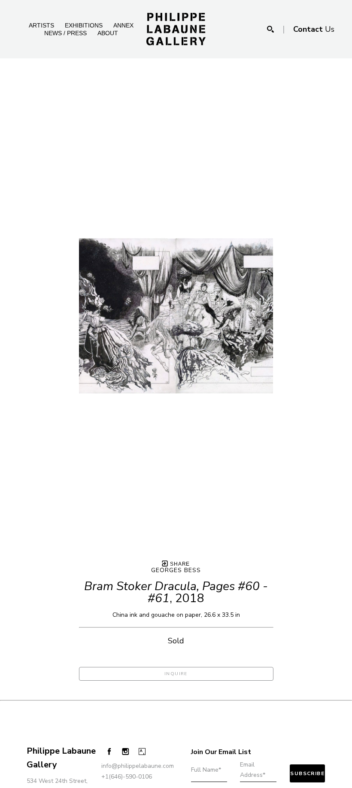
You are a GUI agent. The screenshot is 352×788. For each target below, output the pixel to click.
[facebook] (109, 751)
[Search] (270, 29)
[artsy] (142, 751)
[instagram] (125, 751)
